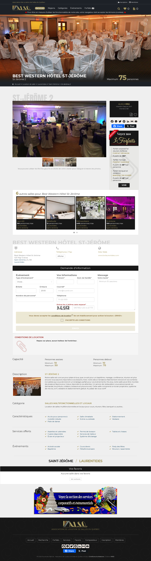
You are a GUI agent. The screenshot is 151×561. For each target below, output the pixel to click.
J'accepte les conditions (77, 320)
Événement (22, 275)
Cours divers (85, 446)
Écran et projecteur (56, 436)
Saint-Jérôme (22, 228)
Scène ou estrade (87, 419)
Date (19, 287)
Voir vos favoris (75, 479)
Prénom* (61, 278)
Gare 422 (20, 221)
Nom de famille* (84, 278)
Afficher (61, 256)
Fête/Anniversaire (87, 449)
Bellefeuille (51, 221)
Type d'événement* (24, 278)
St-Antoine (110, 221)
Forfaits (88, 8)
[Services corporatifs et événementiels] (75, 500)
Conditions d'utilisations (96, 556)
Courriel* (61, 287)
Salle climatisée (86, 417)
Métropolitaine (82, 221)
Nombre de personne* (26, 296)
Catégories (62, 8)
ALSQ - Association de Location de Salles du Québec (21, 8)
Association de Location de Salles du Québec (28, 2)
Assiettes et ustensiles (57, 431)
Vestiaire (115, 419)
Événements (76, 8)
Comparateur (91, 540)
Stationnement (118, 417)
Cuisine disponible (55, 434)
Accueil (30, 540)
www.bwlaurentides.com (108, 255)
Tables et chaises (119, 431)
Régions (51, 8)
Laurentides (22, 226)
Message (103, 275)
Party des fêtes (118, 446)
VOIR (124, 185)
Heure (44, 287)
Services (66, 540)
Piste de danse (54, 421)
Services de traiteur (88, 434)
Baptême (52, 449)
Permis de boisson (87, 431)
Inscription (123, 2)
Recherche (43, 540)
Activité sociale (54, 446)
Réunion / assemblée (121, 449)
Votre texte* (103, 278)
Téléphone (61, 296)
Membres (134, 2)
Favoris (78, 540)
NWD (112, 556)
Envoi (75, 328)
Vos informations (67, 275)
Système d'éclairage (88, 436)
